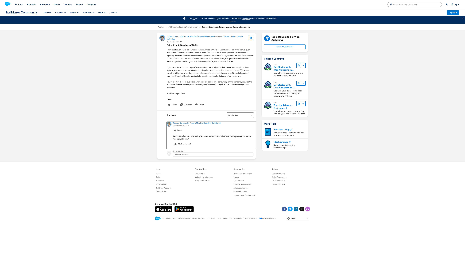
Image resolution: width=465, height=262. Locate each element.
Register (246, 18)
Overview (47, 12)
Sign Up (453, 12)
